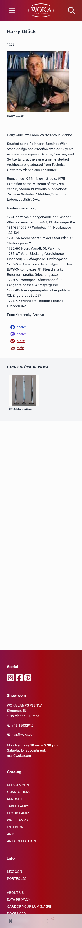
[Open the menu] (13, 10)
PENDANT (14, 799)
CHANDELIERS (19, 792)
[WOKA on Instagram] (10, 677)
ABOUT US (15, 892)
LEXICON (14, 872)
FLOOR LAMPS (18, 813)
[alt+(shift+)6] (10, 921)
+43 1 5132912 (21, 725)
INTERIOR (15, 827)
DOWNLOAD (16, 913)
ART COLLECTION (21, 841)
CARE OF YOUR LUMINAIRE (29, 906)
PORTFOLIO (17, 879)
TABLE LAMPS (18, 806)
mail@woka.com (22, 734)
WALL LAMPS (17, 820)
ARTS (11, 834)
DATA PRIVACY (18, 899)
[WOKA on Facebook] (19, 677)
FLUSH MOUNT (19, 785)
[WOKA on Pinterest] (27, 677)
